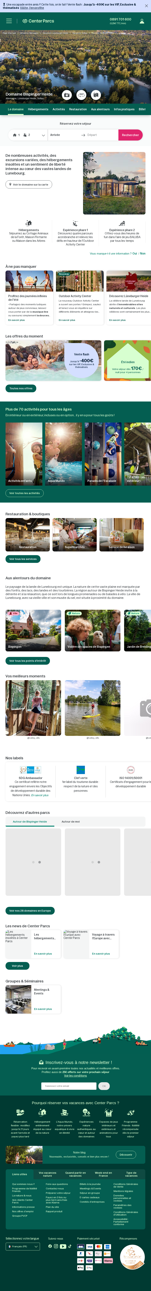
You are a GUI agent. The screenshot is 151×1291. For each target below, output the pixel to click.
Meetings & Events (90, 1188)
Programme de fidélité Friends (24, 1190)
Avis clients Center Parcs (22, 1201)
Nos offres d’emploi (23, 1211)
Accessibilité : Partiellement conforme (121, 1222)
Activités (59, 109)
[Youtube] (63, 1247)
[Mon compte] (142, 21)
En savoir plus (39, 795)
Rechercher (130, 135)
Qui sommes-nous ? (23, 1184)
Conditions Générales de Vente (125, 1185)
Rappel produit (54, 1211)
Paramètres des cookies (122, 1206)
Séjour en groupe (90, 1193)
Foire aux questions (57, 1184)
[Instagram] (56, 1247)
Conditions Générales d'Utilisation (125, 1213)
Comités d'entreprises (92, 1201)
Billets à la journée (90, 1184)
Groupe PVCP (19, 1215)
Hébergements (38, 109)
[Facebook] (50, 1247)
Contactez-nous (55, 1188)
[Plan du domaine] (96, 95)
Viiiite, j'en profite (32, 7)
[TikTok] (70, 1247)
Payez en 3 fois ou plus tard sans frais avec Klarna (56, 1200)
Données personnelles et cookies (122, 1198)
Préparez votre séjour (58, 1193)
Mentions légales (123, 1191)
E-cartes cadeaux (89, 1197)
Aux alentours (100, 109)
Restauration (78, 109)
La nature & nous (21, 1195)
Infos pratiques (124, 109)
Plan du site (52, 1207)
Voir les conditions (75, 1075)
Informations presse (23, 1207)
